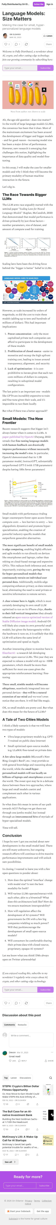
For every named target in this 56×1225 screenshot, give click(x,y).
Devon (12, 1052)
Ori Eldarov (15, 34)
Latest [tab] (14, 1078)
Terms (37, 1200)
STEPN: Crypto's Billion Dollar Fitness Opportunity (20, 1088)
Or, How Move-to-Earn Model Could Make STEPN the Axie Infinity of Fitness (20, 1095)
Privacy (28, 1200)
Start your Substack (20, 1211)
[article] (28, 1095)
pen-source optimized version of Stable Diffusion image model (27, 619)
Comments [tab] (9, 1024)
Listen (49, 36)
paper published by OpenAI (18, 437)
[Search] (51, 1078)
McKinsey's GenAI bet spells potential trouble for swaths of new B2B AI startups (20, 1146)
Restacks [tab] (22, 1024)
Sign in (49, 4)
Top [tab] (6, 1078)
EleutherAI (8, 653)
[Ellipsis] (52, 1052)
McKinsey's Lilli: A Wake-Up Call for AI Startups (20, 1138)
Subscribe (38, 4)
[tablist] (15, 1025)
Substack (13, 1218)
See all (8, 1161)
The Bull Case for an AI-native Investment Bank (17, 1113)
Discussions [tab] (25, 1078)
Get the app (43, 1211)
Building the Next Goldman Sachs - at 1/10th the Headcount (20, 1120)
